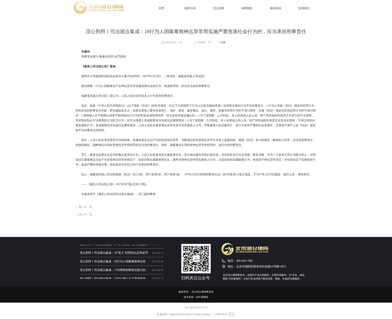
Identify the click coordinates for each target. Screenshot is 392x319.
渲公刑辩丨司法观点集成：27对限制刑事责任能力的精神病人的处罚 (115, 269)
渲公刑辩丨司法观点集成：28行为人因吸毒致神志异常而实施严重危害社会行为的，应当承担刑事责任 (115, 260)
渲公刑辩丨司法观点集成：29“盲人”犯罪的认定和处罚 (114, 251)
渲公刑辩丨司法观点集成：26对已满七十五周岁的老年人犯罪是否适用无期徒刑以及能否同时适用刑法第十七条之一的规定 (115, 277)
